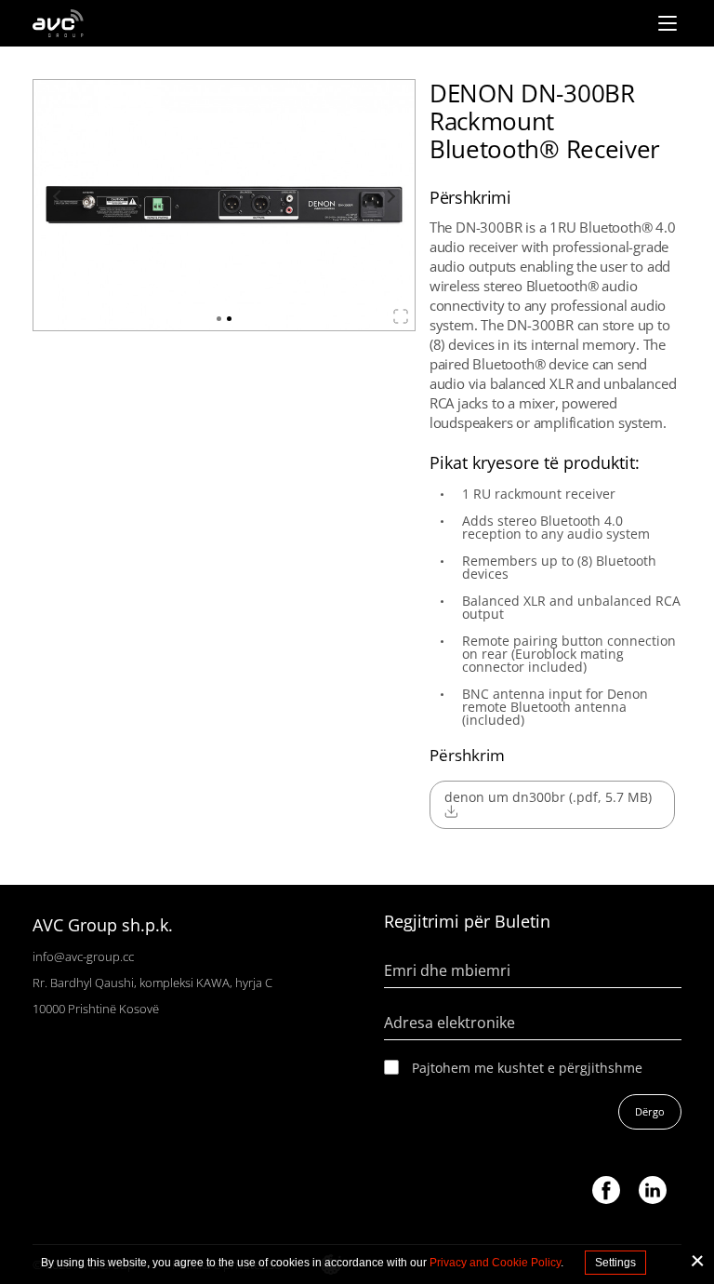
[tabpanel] (224, 205)
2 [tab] (229, 318)
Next (388, 196)
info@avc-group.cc (83, 956)
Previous (59, 196)
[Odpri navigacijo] (667, 23)
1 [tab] (219, 318)
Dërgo (650, 1111)
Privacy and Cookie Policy (495, 1262)
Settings (615, 1262)
